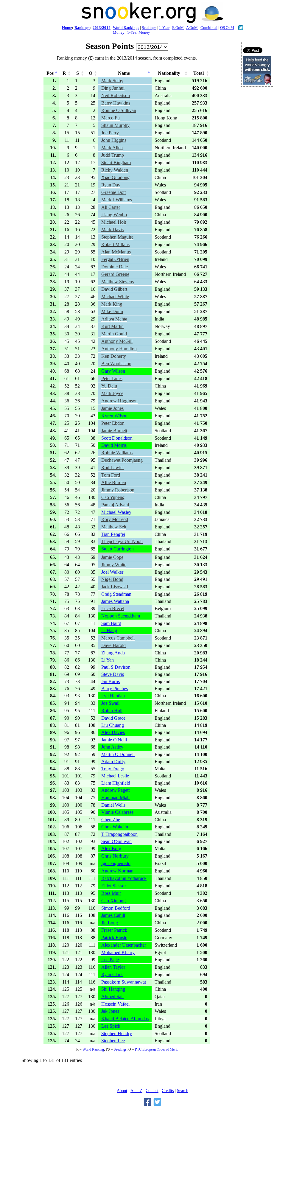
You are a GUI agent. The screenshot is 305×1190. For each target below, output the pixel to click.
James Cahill (113, 915)
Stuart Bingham (116, 162)
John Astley (112, 746)
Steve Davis (112, 674)
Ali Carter (110, 207)
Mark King (111, 304)
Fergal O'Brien (115, 259)
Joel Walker (112, 572)
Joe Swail (110, 703)
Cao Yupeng (113, 497)
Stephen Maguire (117, 236)
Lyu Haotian (113, 695)
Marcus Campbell (118, 637)
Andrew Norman (117, 870)
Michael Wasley (116, 512)
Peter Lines (111, 378)
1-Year (164, 27)
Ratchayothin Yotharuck (124, 878)
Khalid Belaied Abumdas (125, 1018)
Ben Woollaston (116, 363)
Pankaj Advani (115, 504)
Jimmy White (113, 564)
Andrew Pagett (115, 790)
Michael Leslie (115, 775)
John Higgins (113, 140)
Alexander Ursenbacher (123, 945)
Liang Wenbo (114, 214)
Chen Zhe (110, 819)
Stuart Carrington (117, 548)
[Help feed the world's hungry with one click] (257, 82)
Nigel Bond (112, 579)
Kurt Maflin (112, 326)
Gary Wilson (113, 371)
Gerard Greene (115, 274)
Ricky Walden (114, 169)
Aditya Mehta (114, 318)
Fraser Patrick (114, 930)
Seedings (149, 27)
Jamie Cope (112, 557)
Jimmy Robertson (117, 489)
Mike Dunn (112, 311)
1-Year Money (138, 32)
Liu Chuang (112, 725)
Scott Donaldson (117, 438)
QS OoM (227, 27)
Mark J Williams (116, 199)
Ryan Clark (112, 974)
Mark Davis (112, 229)
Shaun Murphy (115, 125)
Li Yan (107, 659)
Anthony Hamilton (119, 348)
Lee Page (110, 959)
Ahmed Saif (112, 996)
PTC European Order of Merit (156, 1049)
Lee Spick (110, 1026)
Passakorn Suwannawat (123, 981)
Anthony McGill (117, 341)
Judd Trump (112, 155)
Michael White (115, 296)
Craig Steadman (116, 594)
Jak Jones (110, 1011)
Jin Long (109, 922)
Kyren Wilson (114, 415)
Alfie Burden (113, 482)
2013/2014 (102, 27)
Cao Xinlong (113, 900)
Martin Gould (114, 333)
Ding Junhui (113, 88)
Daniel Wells (113, 805)
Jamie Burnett (114, 430)
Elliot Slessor (113, 885)
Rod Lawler (112, 467)
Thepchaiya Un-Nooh (122, 541)
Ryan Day (110, 184)
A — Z (136, 1090)
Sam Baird (111, 623)
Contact (152, 1090)
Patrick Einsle (114, 937)
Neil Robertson (115, 95)
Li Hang (109, 630)
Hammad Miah (115, 797)
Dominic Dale (114, 266)
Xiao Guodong (115, 177)
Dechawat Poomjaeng (122, 460)
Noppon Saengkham (120, 615)
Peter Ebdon (113, 423)
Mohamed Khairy (118, 952)
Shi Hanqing (113, 989)
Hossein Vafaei (115, 1004)
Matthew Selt (113, 526)
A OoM (192, 27)
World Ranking (93, 1049)
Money (119, 32)
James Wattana (115, 601)
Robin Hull (111, 710)
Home (67, 27)
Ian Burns (110, 681)
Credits (168, 1090)
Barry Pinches (114, 688)
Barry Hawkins (115, 102)
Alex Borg (111, 848)
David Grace (113, 718)
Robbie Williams (117, 452)
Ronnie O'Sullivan (118, 110)
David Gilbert (114, 289)
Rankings (82, 27)
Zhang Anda (113, 652)
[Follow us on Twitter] (240, 28)
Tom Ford (110, 474)
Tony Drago (112, 768)
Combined (208, 27)
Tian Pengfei (113, 534)
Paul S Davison (115, 667)
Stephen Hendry (116, 1033)
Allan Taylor (113, 967)
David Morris (114, 445)
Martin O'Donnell (118, 754)
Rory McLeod (114, 519)
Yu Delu (109, 385)
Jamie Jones (112, 408)
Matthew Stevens (117, 281)
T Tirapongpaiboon (119, 834)
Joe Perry (110, 132)
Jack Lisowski (114, 586)
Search (182, 1090)
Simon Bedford (115, 908)
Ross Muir (111, 893)
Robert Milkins (115, 244)
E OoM (178, 27)
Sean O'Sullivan (116, 841)
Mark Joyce (112, 393)
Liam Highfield (115, 782)
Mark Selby (112, 80)
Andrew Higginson (119, 400)
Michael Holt (113, 222)
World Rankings (126, 27)
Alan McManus (116, 251)
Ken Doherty (113, 356)
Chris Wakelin (114, 826)
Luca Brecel (112, 608)
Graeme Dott (113, 192)
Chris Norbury (115, 855)
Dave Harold (113, 645)
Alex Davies (113, 732)
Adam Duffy (113, 761)
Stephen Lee (113, 1040)
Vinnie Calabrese (117, 812)
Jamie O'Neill (114, 739)
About (122, 1090)
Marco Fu (110, 117)
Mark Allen (112, 147)
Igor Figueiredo (115, 863)
